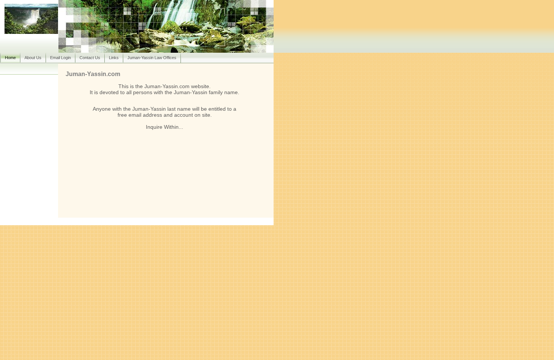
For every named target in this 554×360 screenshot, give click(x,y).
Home (10, 57)
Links (114, 57)
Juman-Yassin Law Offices (151, 57)
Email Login (60, 57)
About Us (32, 57)
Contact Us (90, 57)
